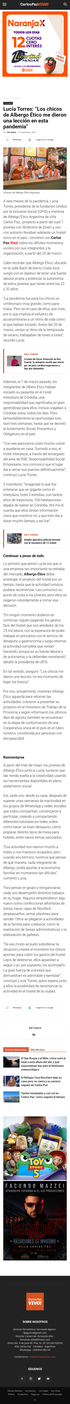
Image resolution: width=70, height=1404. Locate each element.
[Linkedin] (35, 1035)
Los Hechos (30, 1390)
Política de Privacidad (52, 1394)
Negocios (35, 1394)
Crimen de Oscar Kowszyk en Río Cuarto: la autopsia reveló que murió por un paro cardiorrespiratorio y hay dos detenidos (44, 364)
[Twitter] (39, 1379)
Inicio (5, 98)
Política (11, 1394)
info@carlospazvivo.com (42, 1356)
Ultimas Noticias (14, 1390)
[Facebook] (22, 1379)
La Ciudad (15, 98)
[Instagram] (31, 1379)
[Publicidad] (35, 44)
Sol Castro (11, 132)
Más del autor (38, 1049)
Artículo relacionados (16, 1049)
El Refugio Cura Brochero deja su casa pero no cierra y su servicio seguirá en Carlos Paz (41, 1081)
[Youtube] (48, 1379)
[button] (65, 4)
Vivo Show (55, 1390)
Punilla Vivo (23, 1394)
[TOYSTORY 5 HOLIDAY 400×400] (35, 1179)
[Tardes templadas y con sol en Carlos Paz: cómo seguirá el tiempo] (11, 1097)
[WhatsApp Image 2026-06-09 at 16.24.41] (35, 1259)
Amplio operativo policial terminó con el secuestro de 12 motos (42, 541)
